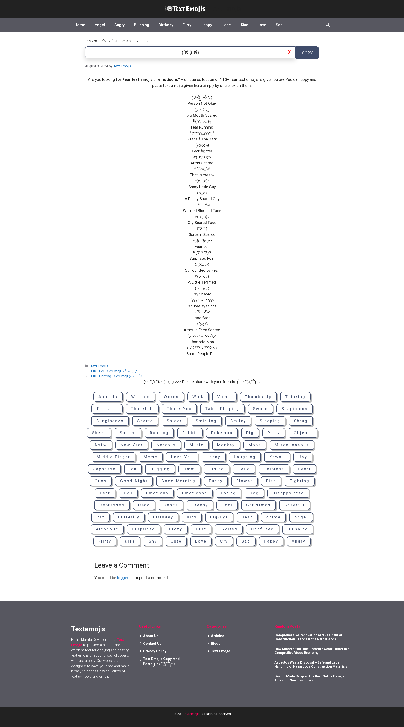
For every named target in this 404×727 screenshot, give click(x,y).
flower (244, 481)
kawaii (277, 456)
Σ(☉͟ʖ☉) (202, 264)
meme (151, 456)
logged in (125, 577)
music (197, 445)
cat (100, 517)
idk (133, 469)
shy (153, 541)
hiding (216, 469)
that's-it (107, 408)
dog (254, 493)
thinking (295, 396)
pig (250, 432)
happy (271, 541)
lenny (213, 456)
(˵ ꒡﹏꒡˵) (202, 204)
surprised (143, 529)
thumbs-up (258, 396)
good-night (134, 481)
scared (128, 432)
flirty (104, 541)
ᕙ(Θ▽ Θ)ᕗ (202, 157)
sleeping (270, 420)
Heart (226, 24)
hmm (189, 469)
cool (227, 505)
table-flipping (222, 408)
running (159, 432)
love (200, 541)
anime (273, 517)
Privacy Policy (154, 651)
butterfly (129, 517)
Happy (206, 24)
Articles (217, 636)
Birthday (166, 24)
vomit (224, 396)
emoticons (194, 493)
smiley (238, 420)
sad (246, 541)
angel (301, 517)
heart (304, 469)
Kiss (244, 24)
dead (144, 505)
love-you (182, 456)
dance (171, 505)
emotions (157, 493)
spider (174, 420)
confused (262, 529)
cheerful (294, 505)
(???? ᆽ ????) (202, 300)
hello (244, 469)
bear (247, 517)
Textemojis (191, 714)
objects (303, 432)
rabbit (190, 432)
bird (192, 517)
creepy (200, 505)
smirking (206, 420)
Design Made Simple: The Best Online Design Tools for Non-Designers (309, 678)
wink (198, 396)
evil (128, 493)
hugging (160, 469)
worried (140, 396)
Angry (119, 24)
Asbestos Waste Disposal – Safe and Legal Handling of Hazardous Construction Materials (310, 664)
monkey (226, 445)
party (273, 432)
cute (176, 541)
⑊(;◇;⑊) (202, 324)
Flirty (187, 24)
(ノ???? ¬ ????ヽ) (202, 348)
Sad (279, 24)
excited (229, 529)
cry (224, 541)
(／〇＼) (202, 109)
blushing (298, 529)
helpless (274, 469)
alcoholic (107, 529)
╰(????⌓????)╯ (202, 133)
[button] (327, 25)
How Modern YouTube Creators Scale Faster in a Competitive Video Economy (312, 651)
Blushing (141, 24)
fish (271, 481)
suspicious (294, 408)
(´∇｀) (202, 228)
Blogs (215, 643)
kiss (130, 541)
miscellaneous (292, 445)
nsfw (101, 445)
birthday (163, 517)
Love (262, 24)
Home (79, 24)
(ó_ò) (202, 193)
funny (216, 481)
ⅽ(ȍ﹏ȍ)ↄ (202, 181)
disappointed (288, 493)
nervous (166, 445)
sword (260, 408)
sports (145, 420)
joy (303, 456)
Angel (100, 24)
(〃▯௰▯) (202, 288)
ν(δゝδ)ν (202, 312)
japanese (104, 469)
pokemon (222, 432)
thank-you (179, 408)
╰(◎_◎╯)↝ (202, 240)
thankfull (142, 408)
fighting (300, 481)
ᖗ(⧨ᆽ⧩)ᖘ (202, 252)
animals (108, 396)
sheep (99, 432)
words (171, 396)
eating (228, 493)
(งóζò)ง (202, 145)
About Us (150, 636)
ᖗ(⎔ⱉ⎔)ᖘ (202, 169)
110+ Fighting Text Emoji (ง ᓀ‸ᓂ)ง (116, 376)
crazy (175, 529)
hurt (201, 529)
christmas (258, 505)
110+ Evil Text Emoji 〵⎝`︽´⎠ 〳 (114, 371)
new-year (132, 445)
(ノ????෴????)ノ (202, 336)
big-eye (219, 517)
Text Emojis (225, 8)
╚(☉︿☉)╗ (202, 121)
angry (299, 541)
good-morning (178, 481)
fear (105, 493)
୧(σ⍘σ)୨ (202, 216)
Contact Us (152, 643)
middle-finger (113, 456)
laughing (245, 456)
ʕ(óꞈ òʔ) (202, 276)
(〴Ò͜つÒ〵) (202, 97)
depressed (112, 505)
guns (101, 481)
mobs (255, 445)
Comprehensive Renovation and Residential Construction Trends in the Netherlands (308, 637)
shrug (301, 420)
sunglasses (110, 420)
